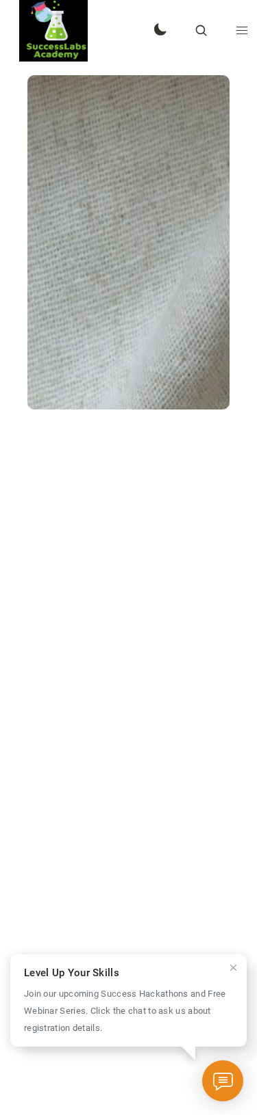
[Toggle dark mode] (160, 30)
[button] (242, 31)
